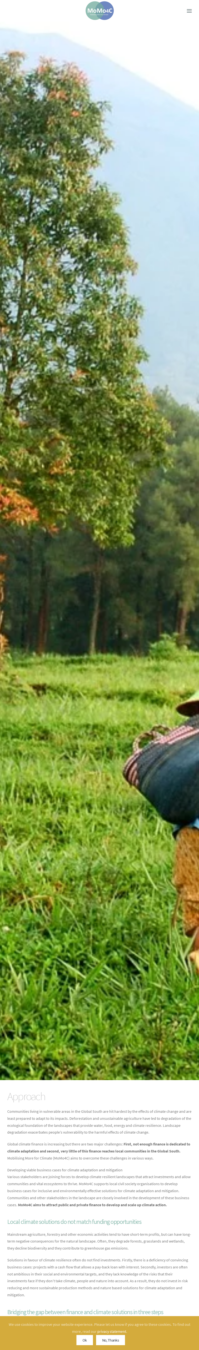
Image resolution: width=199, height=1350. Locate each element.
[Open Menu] (189, 11)
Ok (85, 1340)
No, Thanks (110, 1340)
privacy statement (111, 1331)
